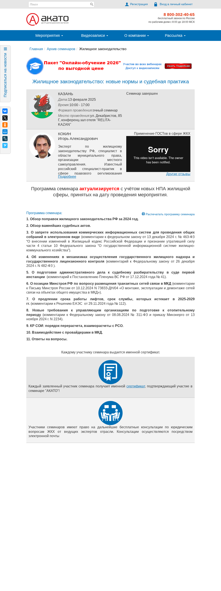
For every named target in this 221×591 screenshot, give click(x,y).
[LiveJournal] (5, 138)
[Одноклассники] (5, 125)
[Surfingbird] (5, 145)
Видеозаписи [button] (93, 35)
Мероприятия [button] (48, 35)
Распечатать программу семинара (170, 214)
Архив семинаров (61, 49)
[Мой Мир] (5, 131)
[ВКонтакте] (5, 111)
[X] (5, 118)
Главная (36, 49)
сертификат (135, 386)
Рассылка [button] (174, 35)
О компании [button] (135, 35)
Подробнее (67, 176)
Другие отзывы (178, 174)
